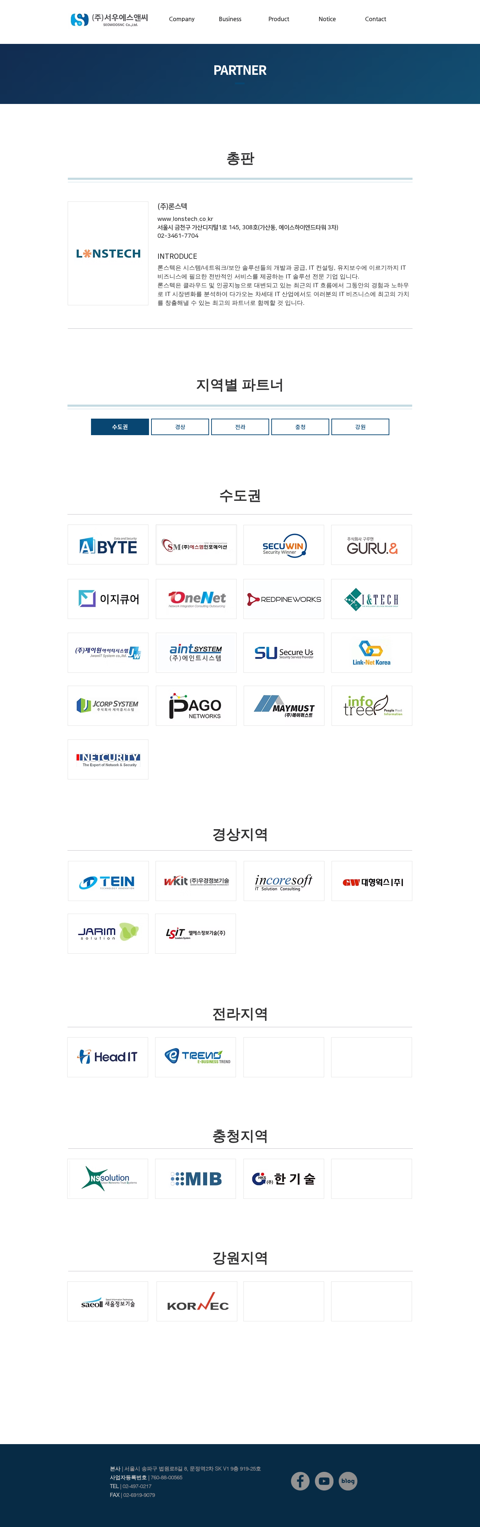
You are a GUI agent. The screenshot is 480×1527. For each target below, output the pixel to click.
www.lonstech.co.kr (185, 219)
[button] (181, 19)
